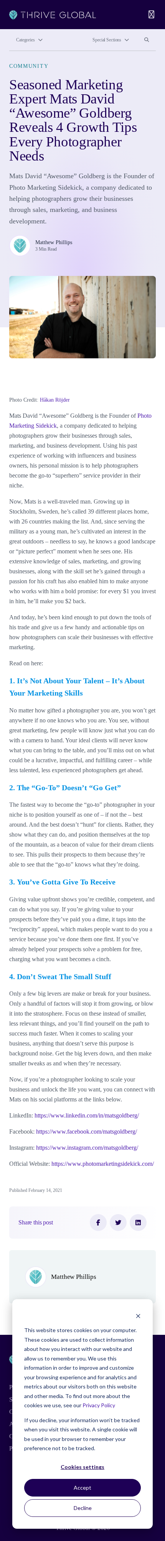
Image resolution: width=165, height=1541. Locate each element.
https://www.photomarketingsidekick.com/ (102, 1163)
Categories (25, 40)
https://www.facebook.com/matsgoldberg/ (86, 1131)
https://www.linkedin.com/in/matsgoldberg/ (87, 1115)
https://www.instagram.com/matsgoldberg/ (87, 1147)
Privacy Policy (98, 1405)
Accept (82, 1487)
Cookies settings (82, 1467)
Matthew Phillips (53, 242)
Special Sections (106, 40)
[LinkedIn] (138, 1222)
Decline (83, 1508)
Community (28, 66)
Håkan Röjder (55, 400)
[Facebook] (98, 1222)
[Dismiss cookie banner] (138, 1316)
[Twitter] (118, 1222)
